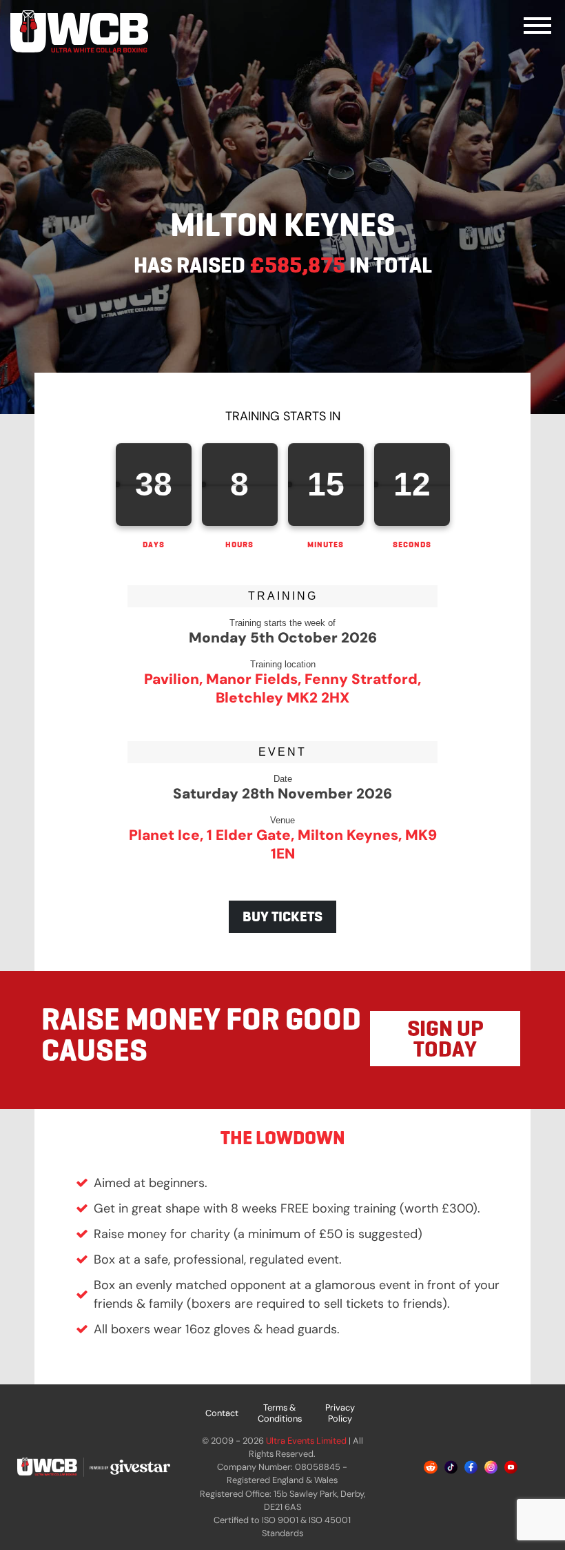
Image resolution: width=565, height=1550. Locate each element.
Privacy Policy (340, 1413)
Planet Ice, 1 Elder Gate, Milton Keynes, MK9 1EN (283, 844)
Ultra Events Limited (306, 1440)
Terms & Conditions (280, 1413)
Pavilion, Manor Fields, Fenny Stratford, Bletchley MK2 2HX (282, 688)
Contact (221, 1413)
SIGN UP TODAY (445, 1038)
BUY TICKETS (282, 916)
